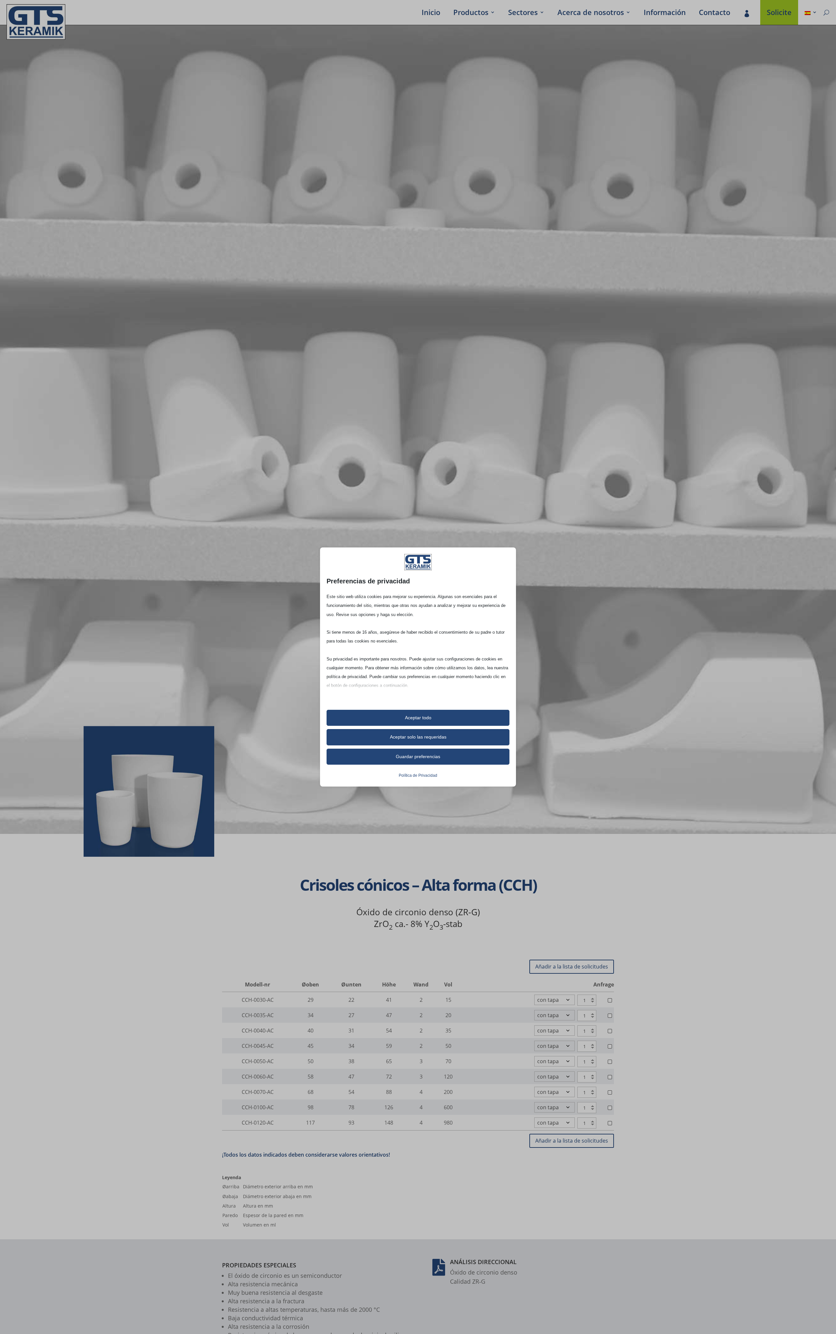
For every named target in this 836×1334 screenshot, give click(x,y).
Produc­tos (471, 13)
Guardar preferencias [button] (418, 756)
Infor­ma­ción (665, 13)
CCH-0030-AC (258, 999)
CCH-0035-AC (258, 1015)
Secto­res (523, 13)
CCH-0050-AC (258, 1061)
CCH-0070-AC (258, 1092)
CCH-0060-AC (258, 1076)
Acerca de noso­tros (590, 13)
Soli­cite (779, 13)
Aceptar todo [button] (418, 717)
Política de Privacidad (418, 775)
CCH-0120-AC (258, 1122)
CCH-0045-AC (258, 1045)
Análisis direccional (483, 1262)
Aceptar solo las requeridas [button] (418, 737)
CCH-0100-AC (258, 1107)
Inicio (431, 13)
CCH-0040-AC (258, 1030)
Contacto (714, 13)
